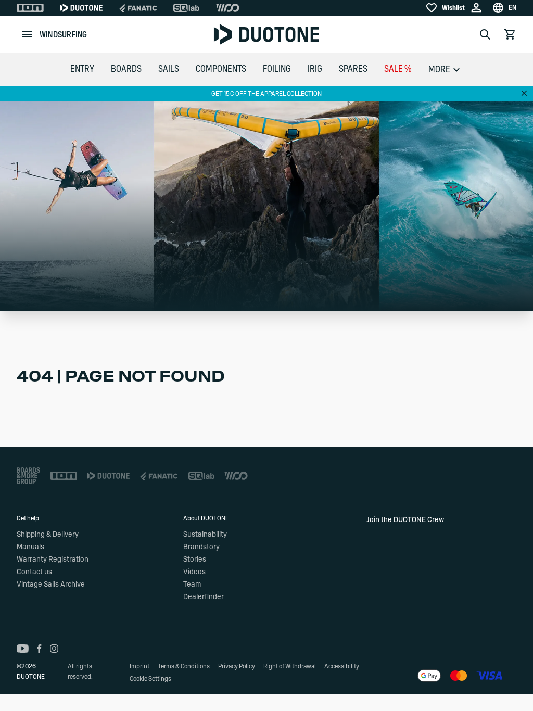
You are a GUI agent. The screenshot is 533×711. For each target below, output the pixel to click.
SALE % (398, 69)
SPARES (353, 69)
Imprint (139, 666)
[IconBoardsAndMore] (28, 475)
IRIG (315, 69)
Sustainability (205, 534)
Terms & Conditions (184, 666)
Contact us (34, 572)
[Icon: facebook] (39, 648)
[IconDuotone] (81, 8)
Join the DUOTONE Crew (405, 520)
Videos (194, 572)
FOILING (277, 69)
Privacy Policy (236, 666)
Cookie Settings (150, 679)
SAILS (168, 69)
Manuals (30, 547)
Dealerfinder (203, 597)
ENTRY (82, 69)
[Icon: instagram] (54, 648)
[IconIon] (30, 8)
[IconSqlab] (186, 8)
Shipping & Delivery (48, 534)
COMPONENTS (221, 69)
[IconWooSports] (227, 8)
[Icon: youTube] (23, 648)
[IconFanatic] (138, 8)
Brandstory (201, 547)
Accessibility (341, 666)
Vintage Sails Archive (51, 584)
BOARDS (126, 69)
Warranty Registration (52, 559)
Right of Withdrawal (289, 666)
